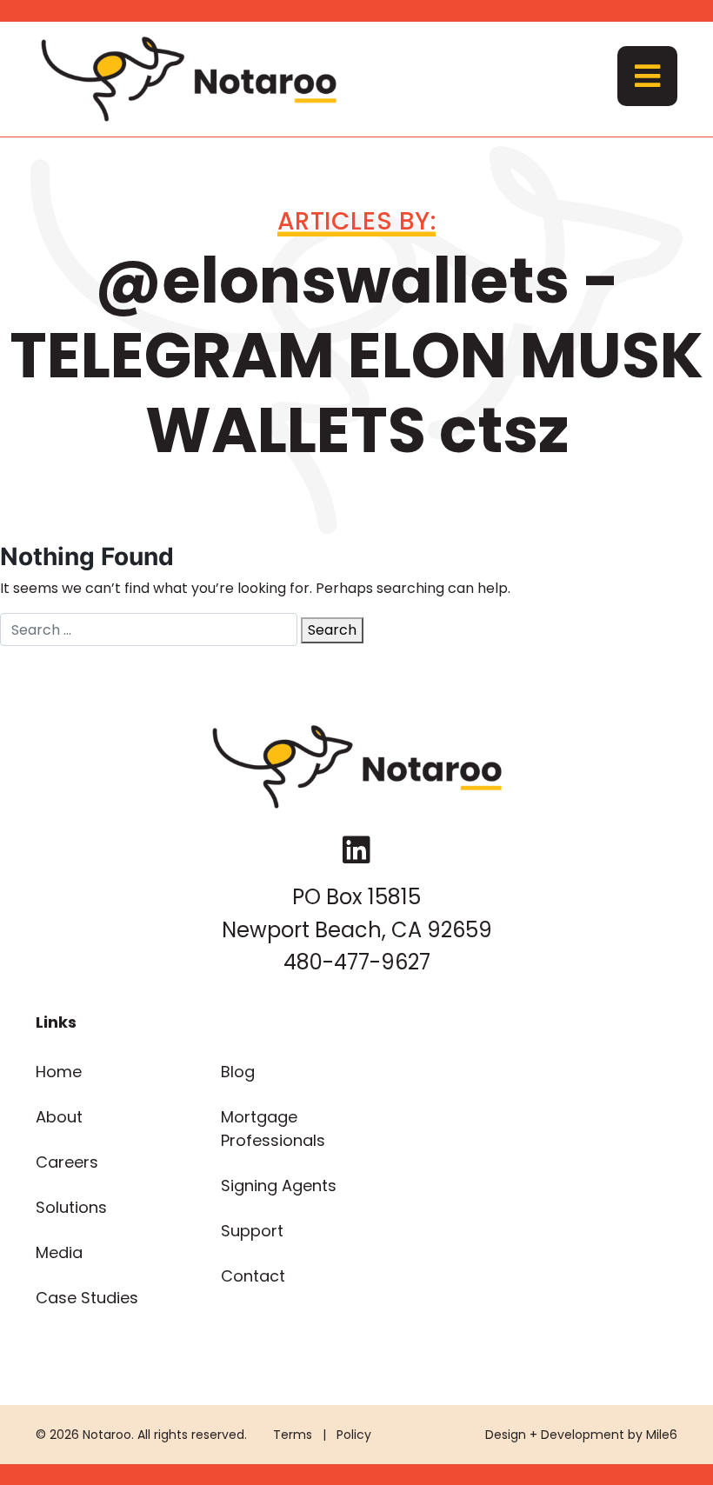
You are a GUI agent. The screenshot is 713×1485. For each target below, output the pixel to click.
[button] (647, 76)
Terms (292, 1434)
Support (252, 1231)
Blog (238, 1071)
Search (332, 630)
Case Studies (87, 1298)
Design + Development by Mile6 (581, 1434)
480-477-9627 (356, 962)
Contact (253, 1276)
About (59, 1117)
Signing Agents (279, 1185)
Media (59, 1252)
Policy (354, 1434)
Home (59, 1071)
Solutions (71, 1207)
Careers (67, 1162)
